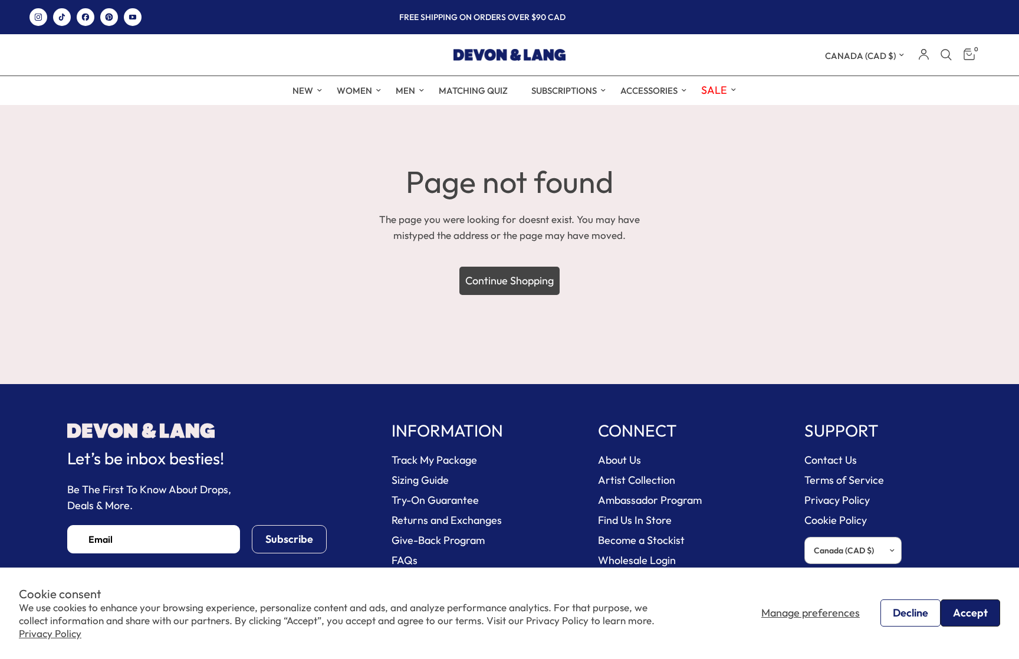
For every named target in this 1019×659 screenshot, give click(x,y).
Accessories (649, 90)
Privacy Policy (50, 633)
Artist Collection (636, 480)
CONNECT (637, 430)
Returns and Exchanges (447, 520)
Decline (910, 612)
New (302, 90)
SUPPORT (841, 430)
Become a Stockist (641, 540)
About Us (619, 460)
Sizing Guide (420, 480)
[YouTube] (133, 17)
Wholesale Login (637, 560)
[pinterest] (109, 17)
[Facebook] (85, 17)
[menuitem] (303, 91)
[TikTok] (62, 17)
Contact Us (830, 460)
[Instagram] (38, 17)
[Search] (946, 55)
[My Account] (924, 55)
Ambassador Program (650, 500)
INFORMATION (447, 430)
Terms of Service (844, 480)
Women (354, 90)
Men (405, 90)
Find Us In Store (635, 520)
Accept (970, 612)
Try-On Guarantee (435, 500)
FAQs (405, 560)
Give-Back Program (438, 540)
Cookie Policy (835, 520)
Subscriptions (564, 90)
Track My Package (434, 460)
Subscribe (289, 539)
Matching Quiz (473, 90)
